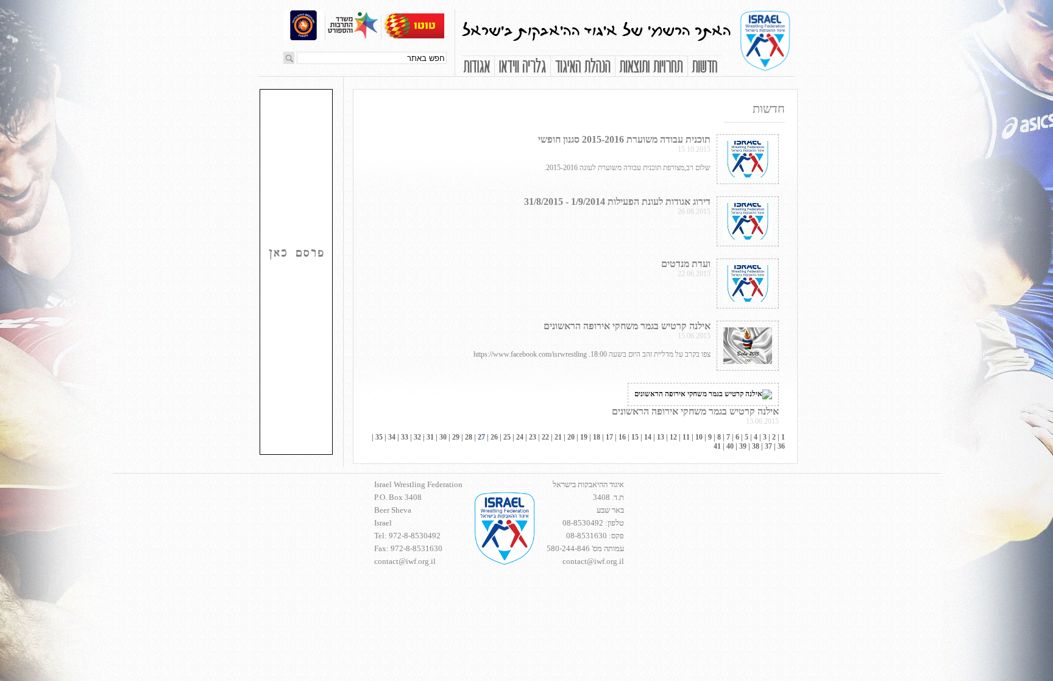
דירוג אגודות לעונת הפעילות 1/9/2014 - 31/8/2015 (617, 201)
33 (404, 437)
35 (379, 437)
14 (647, 437)
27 (481, 437)
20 (571, 437)
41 (717, 446)
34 (391, 437)
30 (443, 437)
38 (755, 446)
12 (673, 437)
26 (494, 437)
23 (532, 437)
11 (686, 437)
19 (583, 437)
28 (468, 437)
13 (660, 437)
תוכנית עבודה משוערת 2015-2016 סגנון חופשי (624, 139)
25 (507, 437)
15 (635, 437)
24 (519, 437)
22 (545, 437)
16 (622, 437)
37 (768, 446)
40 (730, 446)
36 (781, 446)
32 (417, 437)
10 (699, 437)
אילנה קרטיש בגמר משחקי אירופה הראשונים (627, 326)
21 (558, 437)
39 (742, 446)
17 (609, 437)
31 (430, 437)
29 (455, 437)
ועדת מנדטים (686, 263)
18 (596, 437)
